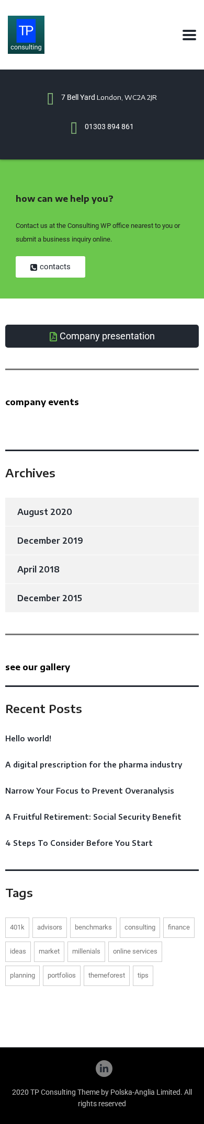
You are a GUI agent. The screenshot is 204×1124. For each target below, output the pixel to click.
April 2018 (38, 569)
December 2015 (49, 598)
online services (135, 951)
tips (143, 975)
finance (179, 927)
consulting (139, 927)
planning (22, 975)
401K (17, 927)
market (49, 951)
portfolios (62, 975)
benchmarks (93, 927)
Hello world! (28, 738)
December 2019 (50, 540)
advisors (49, 927)
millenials (86, 951)
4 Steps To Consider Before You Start (79, 843)
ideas (18, 951)
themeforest (106, 975)
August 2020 (44, 512)
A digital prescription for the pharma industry (93, 764)
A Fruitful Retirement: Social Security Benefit (93, 816)
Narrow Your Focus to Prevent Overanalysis (89, 790)
